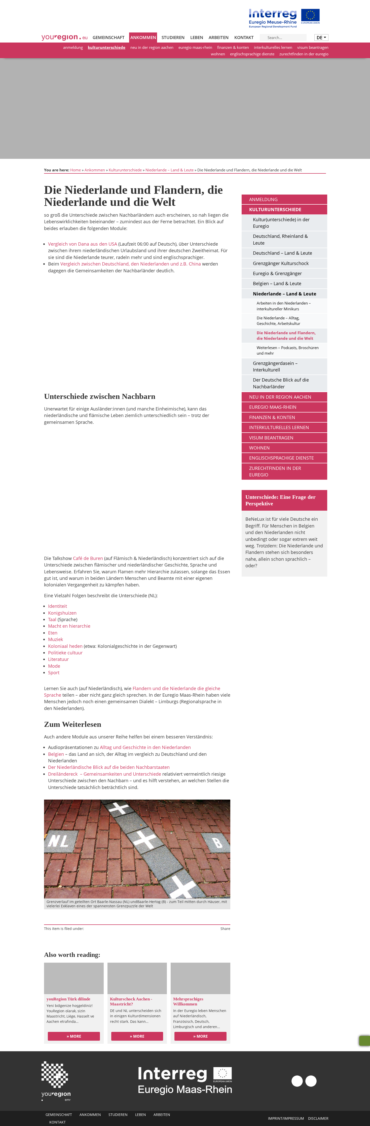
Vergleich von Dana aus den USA (82, 244)
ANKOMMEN (143, 37)
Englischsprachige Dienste (252, 53)
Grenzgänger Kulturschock (281, 263)
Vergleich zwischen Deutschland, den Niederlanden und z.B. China (130, 264)
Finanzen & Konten (233, 47)
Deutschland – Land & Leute (282, 253)
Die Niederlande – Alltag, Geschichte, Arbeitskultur (278, 320)
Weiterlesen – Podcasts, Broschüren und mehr (288, 350)
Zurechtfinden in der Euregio (303, 53)
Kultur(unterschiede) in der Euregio (281, 222)
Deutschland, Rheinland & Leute (280, 239)
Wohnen (218, 53)
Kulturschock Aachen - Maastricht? (131, 1001)
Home (75, 169)
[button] (137, 335)
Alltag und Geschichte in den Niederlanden (145, 747)
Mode (54, 666)
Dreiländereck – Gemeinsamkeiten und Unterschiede (104, 774)
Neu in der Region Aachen (151, 47)
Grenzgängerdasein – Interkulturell (275, 366)
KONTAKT (244, 37)
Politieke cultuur (65, 653)
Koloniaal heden (65, 646)
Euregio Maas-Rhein (195, 47)
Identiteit (57, 606)
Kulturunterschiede (106, 47)
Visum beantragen (312, 47)
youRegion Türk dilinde (68, 999)
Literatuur (58, 659)
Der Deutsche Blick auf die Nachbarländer (281, 383)
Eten (52, 633)
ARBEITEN (219, 37)
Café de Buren (88, 558)
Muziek (55, 639)
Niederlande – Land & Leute (169, 169)
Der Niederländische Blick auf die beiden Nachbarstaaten (109, 767)
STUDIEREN (173, 37)
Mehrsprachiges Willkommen (188, 1001)
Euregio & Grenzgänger (277, 273)
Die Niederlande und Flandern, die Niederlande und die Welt (286, 335)
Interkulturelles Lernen (273, 47)
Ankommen (95, 169)
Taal (52, 619)
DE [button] (319, 37)
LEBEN (196, 37)
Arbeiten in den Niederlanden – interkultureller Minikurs (284, 306)
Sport (53, 672)
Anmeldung (73, 47)
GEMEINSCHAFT (109, 37)
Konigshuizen (62, 613)
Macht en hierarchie (69, 626)
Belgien (56, 754)
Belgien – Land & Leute (277, 283)
